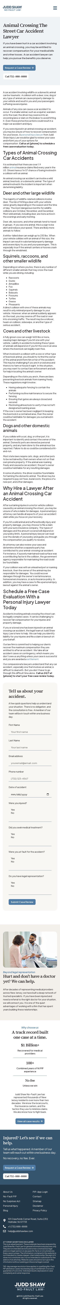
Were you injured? (18, 803)
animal (13, 167)
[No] (30, 812)
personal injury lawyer (32, 134)
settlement (33, 659)
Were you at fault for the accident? (27, 851)
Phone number (16, 771)
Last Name (14, 740)
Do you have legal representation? (26, 876)
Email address (16, 756)
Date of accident (17, 787)
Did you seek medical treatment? (26, 827)
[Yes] (30, 809)
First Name (14, 724)
